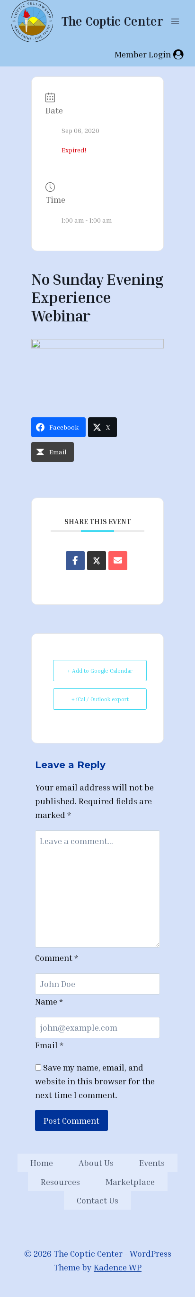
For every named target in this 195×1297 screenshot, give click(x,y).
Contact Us (97, 1200)
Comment (56, 957)
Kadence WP (118, 1267)
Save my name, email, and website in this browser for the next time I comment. (95, 1081)
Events (152, 1162)
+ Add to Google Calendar (100, 670)
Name (49, 1001)
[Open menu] (175, 21)
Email (49, 1045)
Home (41, 1162)
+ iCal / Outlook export (100, 699)
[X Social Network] (96, 560)
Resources (60, 1181)
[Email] (117, 560)
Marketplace (130, 1181)
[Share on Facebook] (75, 560)
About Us (96, 1162)
